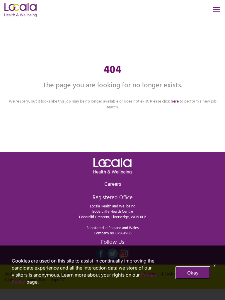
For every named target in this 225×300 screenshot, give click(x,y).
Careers (112, 184)
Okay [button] (193, 273)
